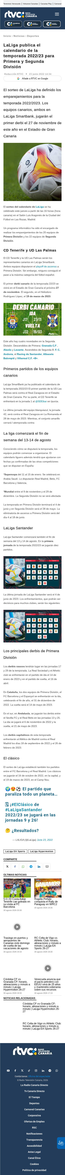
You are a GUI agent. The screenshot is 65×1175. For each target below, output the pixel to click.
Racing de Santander (29, 354)
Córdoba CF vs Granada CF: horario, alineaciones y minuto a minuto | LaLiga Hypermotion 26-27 (16, 984)
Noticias (19, 36)
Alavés (7, 349)
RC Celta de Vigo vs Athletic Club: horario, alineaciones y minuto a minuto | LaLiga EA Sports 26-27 (47, 943)
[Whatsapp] (56, 1070)
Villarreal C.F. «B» (27, 358)
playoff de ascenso (46, 266)
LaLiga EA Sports (15, 851)
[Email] (46, 866)
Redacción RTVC (14, 74)
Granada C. (48, 345)
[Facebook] (14, 866)
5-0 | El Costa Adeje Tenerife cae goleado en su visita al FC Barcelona (16, 902)
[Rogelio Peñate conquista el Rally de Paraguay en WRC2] (48, 888)
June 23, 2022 (45, 839)
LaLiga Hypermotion (41, 851)
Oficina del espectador (39, 1076)
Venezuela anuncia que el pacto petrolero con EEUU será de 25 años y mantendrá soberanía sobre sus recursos (47, 984)
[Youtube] (8, 1070)
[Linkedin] (38, 866)
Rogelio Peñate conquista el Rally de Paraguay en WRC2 (46, 901)
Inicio (7, 36)
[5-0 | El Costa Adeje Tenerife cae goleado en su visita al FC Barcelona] (17, 888)
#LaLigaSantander (23, 809)
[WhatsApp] (22, 866)
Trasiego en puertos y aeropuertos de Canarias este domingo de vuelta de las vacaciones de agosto (16, 943)
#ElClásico (22, 804)
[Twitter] (22, 1070)
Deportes (33, 36)
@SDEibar (41, 401)
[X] (6, 866)
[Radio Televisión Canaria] (20, 14)
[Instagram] (36, 1070)
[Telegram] (30, 866)
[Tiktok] (29, 1070)
